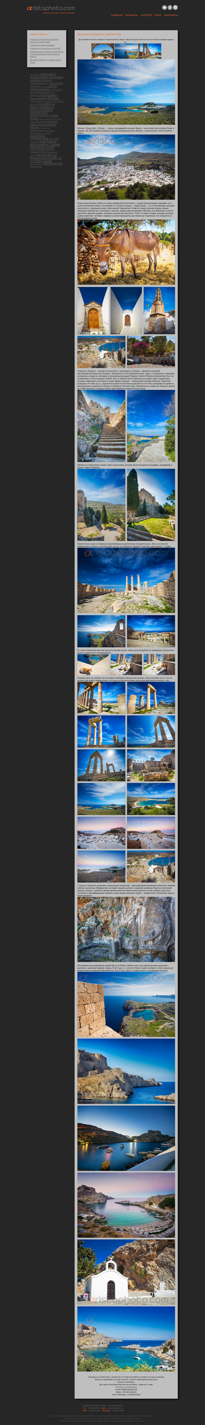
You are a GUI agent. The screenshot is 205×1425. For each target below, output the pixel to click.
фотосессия (53, 163)
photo (53, 86)
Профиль (131, 15)
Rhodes (53, 98)
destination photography (43, 75)
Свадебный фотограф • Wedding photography (59, 13)
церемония (36, 166)
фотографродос (37, 164)
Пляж (54, 115)
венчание (41, 121)
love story (56, 83)
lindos (47, 84)
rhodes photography (37, 102)
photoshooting (38, 98)
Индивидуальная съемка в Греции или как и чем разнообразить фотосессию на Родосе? (46, 54)
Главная (117, 15)
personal (44, 87)
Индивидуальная (40, 115)
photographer (40, 89)
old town (35, 86)
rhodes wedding (52, 102)
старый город (38, 151)
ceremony (35, 74)
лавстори (36, 124)
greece (47, 80)
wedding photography (41, 111)
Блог (158, 15)
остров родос (44, 128)
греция (53, 121)
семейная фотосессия (42, 149)
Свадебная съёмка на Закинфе (42, 45)
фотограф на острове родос (45, 159)
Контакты (171, 15)
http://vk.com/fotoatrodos (128, 1387)
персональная (37, 130)
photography (48, 95)
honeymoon (37, 83)
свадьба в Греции (42, 147)
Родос (34, 118)
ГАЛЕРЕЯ (146, 15)
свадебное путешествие (39, 137)
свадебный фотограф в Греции (45, 143)
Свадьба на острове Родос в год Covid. (45, 49)
